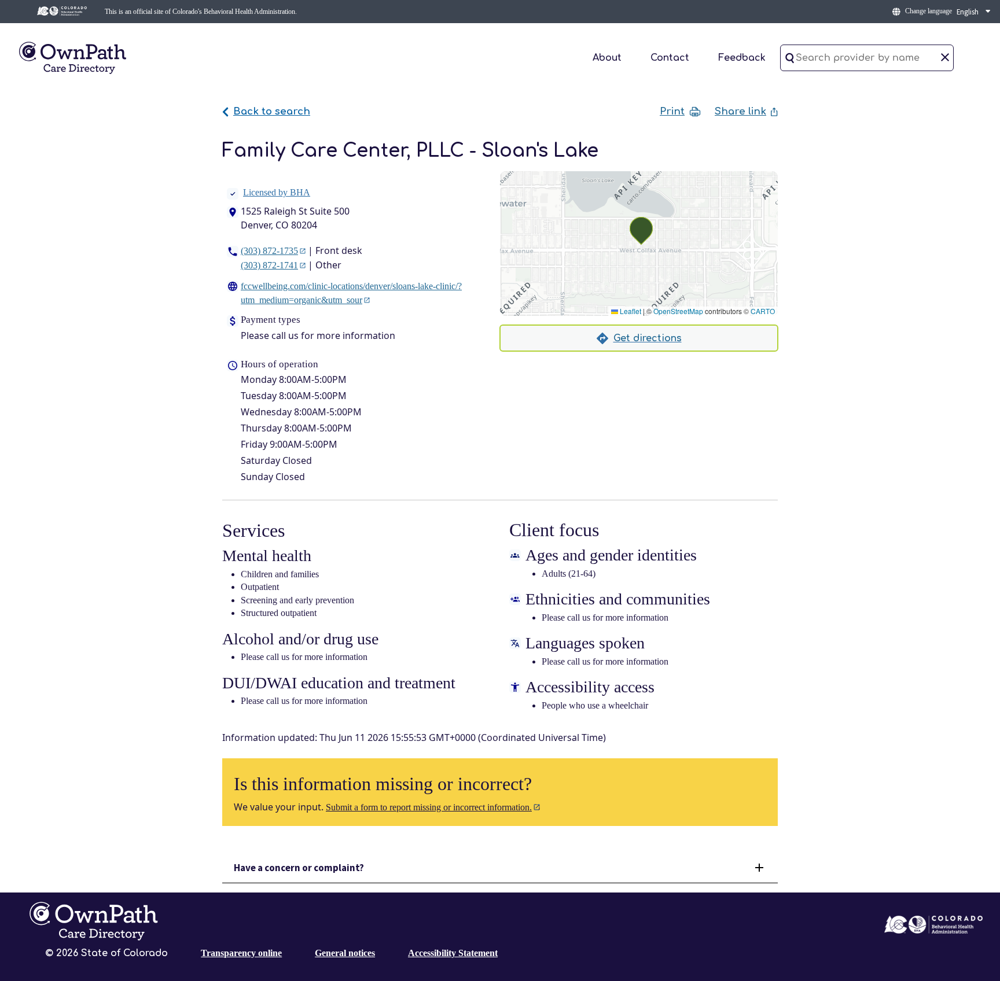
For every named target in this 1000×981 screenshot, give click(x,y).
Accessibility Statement (453, 953)
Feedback (742, 58)
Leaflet (629, 311)
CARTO (763, 311)
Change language (928, 11)
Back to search (271, 111)
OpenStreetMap (678, 311)
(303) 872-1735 (269, 251)
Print (672, 111)
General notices (345, 953)
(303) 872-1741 (269, 265)
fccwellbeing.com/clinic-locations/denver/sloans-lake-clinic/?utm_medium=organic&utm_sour (351, 293)
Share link (740, 111)
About (607, 58)
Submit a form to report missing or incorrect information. (429, 807)
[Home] (72, 56)
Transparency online (241, 953)
